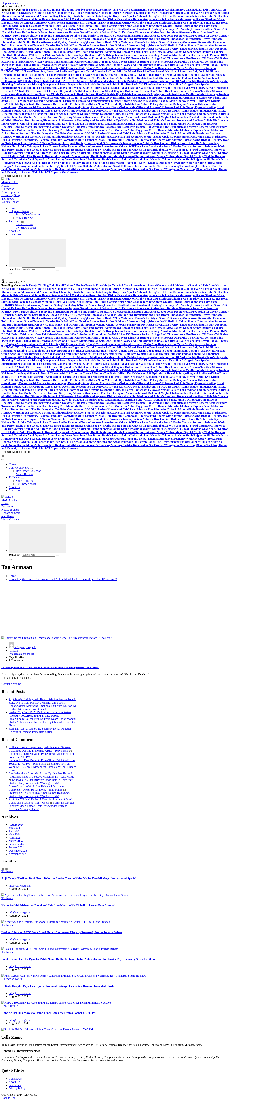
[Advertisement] (133, 609)
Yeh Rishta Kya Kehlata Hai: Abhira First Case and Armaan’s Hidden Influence (162, 110)
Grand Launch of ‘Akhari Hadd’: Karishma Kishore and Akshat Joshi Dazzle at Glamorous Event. (140, 32)
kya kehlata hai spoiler (21, 653)
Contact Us (15, 1078)
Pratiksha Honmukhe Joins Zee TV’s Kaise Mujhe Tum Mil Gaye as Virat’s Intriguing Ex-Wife (116, 149)
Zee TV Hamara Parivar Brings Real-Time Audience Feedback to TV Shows (168, 58)
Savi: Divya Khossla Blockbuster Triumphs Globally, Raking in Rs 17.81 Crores (66, 162)
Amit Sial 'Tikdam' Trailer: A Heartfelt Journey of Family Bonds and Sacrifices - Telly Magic (41, 801)
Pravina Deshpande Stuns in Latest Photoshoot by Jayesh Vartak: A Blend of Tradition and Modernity (153, 113)
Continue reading (11, 683)
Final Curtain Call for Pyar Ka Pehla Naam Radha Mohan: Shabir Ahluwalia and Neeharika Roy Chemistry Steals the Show (42, 722)
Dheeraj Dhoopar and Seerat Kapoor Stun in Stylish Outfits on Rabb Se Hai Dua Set (84, 84)
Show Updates (24, 224)
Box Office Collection (28, 214)
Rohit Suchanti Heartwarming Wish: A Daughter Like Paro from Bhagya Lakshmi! (65, 126)
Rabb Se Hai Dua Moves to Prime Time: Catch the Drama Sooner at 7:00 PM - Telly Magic (42, 762)
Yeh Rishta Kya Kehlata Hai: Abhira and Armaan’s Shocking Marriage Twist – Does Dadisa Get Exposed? (100, 169)
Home (12, 208)
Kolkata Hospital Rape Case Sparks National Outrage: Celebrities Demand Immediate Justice (149, 16)
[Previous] (2, 869)
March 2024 (16, 840)
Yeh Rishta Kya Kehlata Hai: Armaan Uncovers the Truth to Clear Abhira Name (55, 104)
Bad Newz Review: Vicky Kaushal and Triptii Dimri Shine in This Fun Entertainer (66, 77)
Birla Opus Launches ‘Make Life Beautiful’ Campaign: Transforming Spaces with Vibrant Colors (131, 139)
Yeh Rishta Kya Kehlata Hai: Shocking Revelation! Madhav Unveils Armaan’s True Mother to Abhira (73, 130)
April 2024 (15, 837)
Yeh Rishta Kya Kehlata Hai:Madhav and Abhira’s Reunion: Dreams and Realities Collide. (157, 120)
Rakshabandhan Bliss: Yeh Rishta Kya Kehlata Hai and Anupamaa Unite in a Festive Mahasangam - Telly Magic (41, 775)
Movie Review (24, 217)
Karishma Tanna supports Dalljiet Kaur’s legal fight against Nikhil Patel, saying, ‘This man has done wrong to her (148, 152)
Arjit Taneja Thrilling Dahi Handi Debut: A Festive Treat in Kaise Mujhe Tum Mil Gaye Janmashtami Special (89, 9)
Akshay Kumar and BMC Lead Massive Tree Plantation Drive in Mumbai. (143, 133)
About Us (14, 230)
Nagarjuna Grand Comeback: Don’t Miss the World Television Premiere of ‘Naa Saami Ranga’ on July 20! (137, 71)
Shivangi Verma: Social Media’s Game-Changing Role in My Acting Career (53, 107)
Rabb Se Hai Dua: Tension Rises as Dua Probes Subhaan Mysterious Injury (102, 45)
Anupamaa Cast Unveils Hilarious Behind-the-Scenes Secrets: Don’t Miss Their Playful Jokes (155, 61)
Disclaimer (15, 1085)
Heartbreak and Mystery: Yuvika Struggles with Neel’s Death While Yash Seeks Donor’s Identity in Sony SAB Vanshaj (110, 42)
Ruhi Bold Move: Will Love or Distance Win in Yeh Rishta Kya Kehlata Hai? (54, 55)
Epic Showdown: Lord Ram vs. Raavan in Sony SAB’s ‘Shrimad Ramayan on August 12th (66, 38)
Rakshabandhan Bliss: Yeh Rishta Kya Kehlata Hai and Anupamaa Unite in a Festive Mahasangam (135, 19)
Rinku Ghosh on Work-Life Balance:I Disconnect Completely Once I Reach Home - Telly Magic (37, 788)
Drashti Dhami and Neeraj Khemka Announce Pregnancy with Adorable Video (163, 162)
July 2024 (14, 827)
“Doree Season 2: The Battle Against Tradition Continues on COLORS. (53, 133)
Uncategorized (9, 1005)
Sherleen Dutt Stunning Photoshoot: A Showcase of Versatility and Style (58, 120)
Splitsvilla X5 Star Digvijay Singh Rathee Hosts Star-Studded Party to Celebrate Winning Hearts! (41, 781)
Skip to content (10, 3)
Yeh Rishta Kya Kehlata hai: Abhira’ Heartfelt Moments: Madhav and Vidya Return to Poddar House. (82, 81)
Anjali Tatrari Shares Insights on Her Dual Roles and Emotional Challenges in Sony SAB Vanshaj (131, 29)
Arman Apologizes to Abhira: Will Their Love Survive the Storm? (132, 146)
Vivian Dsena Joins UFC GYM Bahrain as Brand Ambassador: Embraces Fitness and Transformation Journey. (114, 99)
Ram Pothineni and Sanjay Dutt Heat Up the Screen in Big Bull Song (106, 35)
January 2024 (16, 847)
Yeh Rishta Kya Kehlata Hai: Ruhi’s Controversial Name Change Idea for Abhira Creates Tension (122, 25)
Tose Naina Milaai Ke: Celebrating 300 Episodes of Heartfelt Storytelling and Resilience (157, 97)
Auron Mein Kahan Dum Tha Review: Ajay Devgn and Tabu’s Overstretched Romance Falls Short (86, 51)
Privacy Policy (17, 1088)
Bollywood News (19, 211)
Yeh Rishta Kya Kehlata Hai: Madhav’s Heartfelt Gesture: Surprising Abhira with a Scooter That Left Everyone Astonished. (115, 115)
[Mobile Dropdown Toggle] (31, 212)
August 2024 (16, 824)
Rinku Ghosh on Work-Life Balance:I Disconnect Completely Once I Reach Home (42, 767)
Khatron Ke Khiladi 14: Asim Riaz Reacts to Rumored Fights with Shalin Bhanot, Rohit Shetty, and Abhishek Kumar (114, 154)
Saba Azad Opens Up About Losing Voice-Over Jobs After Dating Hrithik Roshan (71, 159)
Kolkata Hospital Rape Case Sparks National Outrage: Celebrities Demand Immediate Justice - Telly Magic (40, 749)
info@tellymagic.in (25, 647)
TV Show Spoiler (26, 227)
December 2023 (18, 850)
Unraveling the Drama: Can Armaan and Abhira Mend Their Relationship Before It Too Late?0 (63, 579)
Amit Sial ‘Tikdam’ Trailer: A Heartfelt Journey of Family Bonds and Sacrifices (121, 22)
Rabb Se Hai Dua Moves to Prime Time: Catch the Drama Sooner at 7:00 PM (49, 1012)
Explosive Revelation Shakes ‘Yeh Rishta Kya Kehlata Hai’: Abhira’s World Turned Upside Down (119, 136)
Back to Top (8, 1097)
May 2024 (14, 834)
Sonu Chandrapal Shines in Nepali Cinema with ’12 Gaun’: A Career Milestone (55, 97)
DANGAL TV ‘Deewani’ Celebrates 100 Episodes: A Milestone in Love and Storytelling (65, 91)
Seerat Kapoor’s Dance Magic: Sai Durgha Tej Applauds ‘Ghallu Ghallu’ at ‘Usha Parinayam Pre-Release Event (95, 48)
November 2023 (18, 853)
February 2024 (17, 844)
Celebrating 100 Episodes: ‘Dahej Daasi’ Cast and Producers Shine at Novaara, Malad (99, 68)
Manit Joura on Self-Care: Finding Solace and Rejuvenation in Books (121, 64)
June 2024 (14, 831)
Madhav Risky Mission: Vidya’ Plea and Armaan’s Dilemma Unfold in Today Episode (152, 107)
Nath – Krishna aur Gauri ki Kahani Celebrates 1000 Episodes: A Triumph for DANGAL (66, 58)
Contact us (15, 234)
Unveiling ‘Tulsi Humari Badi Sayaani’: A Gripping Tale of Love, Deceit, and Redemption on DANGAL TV (112, 109)
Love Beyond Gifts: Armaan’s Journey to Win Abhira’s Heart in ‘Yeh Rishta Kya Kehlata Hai (143, 143)
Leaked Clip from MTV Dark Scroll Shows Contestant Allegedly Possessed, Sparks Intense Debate (105, 12)
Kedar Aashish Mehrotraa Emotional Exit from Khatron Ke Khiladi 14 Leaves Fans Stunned (42, 707)
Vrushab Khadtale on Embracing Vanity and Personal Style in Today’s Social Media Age (70, 87)
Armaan (13, 650)
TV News (14, 221)
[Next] (6, 869)
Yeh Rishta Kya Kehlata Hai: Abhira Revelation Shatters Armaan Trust (163, 91)
